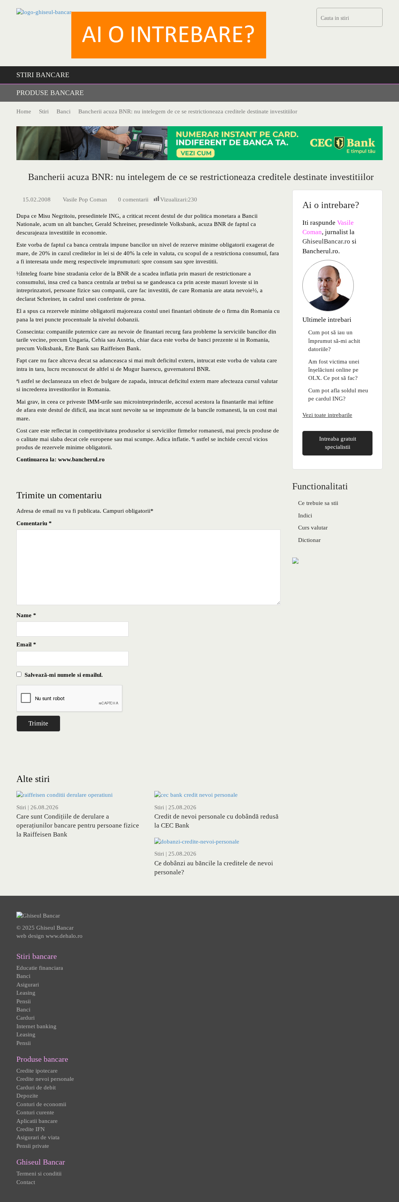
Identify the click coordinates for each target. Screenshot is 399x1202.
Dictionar (309, 540)
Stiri (21, 807)
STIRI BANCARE (42, 75)
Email (26, 644)
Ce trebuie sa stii (318, 503)
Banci (23, 976)
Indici (305, 515)
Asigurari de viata (38, 1137)
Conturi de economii (41, 1104)
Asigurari (27, 984)
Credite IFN (30, 1129)
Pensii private (32, 1146)
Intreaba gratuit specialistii (337, 443)
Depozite (27, 1096)
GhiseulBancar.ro (326, 241)
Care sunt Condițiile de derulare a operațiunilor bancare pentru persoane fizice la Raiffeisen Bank (77, 825)
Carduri (25, 1018)
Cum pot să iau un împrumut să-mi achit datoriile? (334, 340)
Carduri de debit (36, 1087)
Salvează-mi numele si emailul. (62, 675)
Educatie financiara (39, 968)
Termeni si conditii (39, 1173)
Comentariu (34, 523)
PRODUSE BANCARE (50, 93)
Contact (25, 1182)
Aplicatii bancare (37, 1121)
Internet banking (36, 1026)
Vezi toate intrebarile (327, 415)
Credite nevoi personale (45, 1079)
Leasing (25, 993)
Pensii (23, 1001)
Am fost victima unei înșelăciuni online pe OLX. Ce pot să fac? (333, 369)
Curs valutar (313, 527)
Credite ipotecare (37, 1071)
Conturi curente (35, 1112)
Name (26, 615)
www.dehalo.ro (64, 936)
